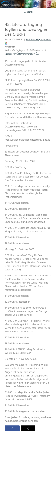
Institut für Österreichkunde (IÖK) (22, 53)
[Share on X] (28, 428)
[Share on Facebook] (12, 428)
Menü (30, 11)
